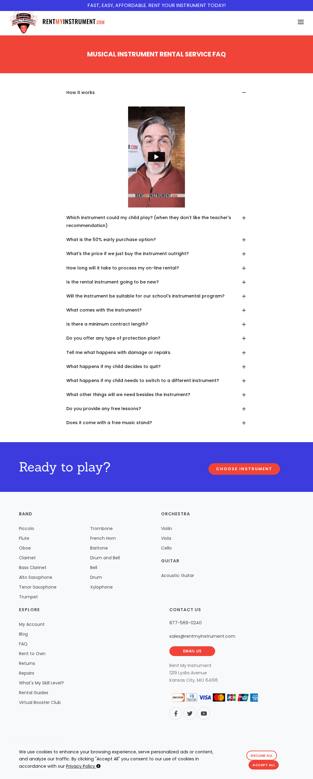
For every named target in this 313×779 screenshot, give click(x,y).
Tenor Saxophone (38, 587)
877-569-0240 (185, 623)
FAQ (23, 644)
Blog (23, 634)
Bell (93, 567)
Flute (24, 538)
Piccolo (26, 528)
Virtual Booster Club (40, 702)
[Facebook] (175, 713)
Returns (27, 663)
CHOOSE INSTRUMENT (244, 469)
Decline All (262, 755)
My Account (32, 624)
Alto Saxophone (35, 577)
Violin (166, 528)
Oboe (25, 548)
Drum (96, 577)
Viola (166, 538)
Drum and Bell (105, 558)
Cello (166, 548)
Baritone (99, 548)
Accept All (263, 765)
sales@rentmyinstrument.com (202, 636)
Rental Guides (33, 693)
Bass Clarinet (32, 567)
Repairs (26, 673)
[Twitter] (189, 713)
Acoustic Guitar (177, 575)
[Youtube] (203, 713)
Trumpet (28, 597)
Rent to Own (32, 654)
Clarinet (27, 558)
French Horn (103, 538)
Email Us (192, 651)
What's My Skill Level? (41, 683)
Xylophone (101, 587)
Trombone (101, 528)
